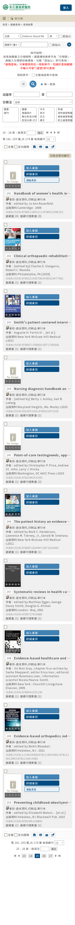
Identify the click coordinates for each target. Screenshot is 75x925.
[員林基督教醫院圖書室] (63, 113)
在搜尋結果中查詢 (46, 75)
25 (37, 856)
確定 (40, 132)
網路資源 (31, 180)
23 (24, 856)
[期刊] (9, 113)
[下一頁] (55, 132)
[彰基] (63, 109)
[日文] (45, 116)
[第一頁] (47, 132)
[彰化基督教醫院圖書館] (63, 120)
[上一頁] (51, 132)
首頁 (5, 24)
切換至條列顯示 (60, 155)
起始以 (67, 36)
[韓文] (45, 120)
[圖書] (9, 109)
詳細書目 (32, 174)
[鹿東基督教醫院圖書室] (63, 116)
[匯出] (52, 146)
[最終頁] (59, 132)
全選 (10, 147)
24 (30, 856)
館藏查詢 (15, 24)
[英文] (45, 113)
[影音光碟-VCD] (27, 120)
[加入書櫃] (34, 146)
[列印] (40, 146)
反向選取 (23, 147)
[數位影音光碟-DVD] (27, 116)
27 (50, 856)
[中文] (45, 109)
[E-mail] (46, 146)
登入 (66, 7)
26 (44, 856)
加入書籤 (32, 168)
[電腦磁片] (27, 113)
